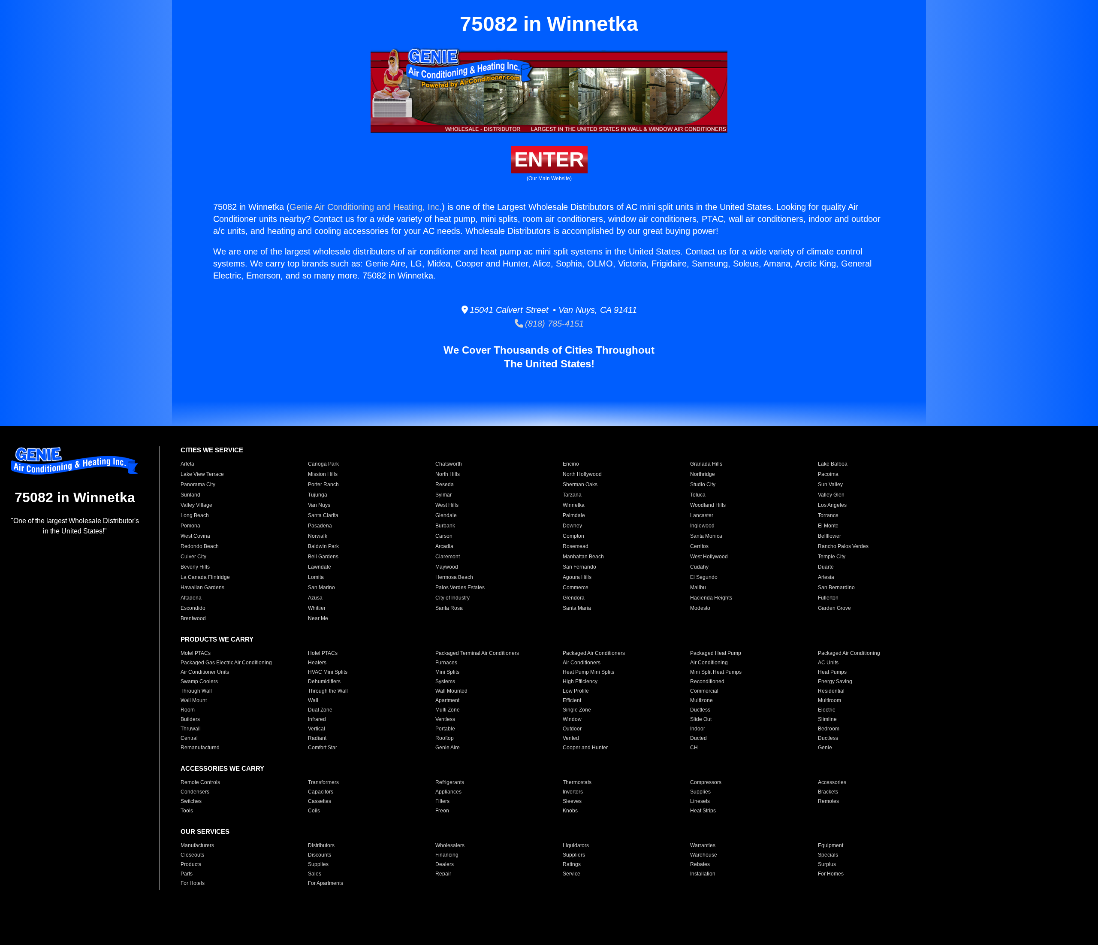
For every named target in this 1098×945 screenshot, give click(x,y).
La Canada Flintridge (205, 577)
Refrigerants (449, 782)
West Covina (195, 536)
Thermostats (577, 782)
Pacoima (828, 474)
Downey (572, 526)
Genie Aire (447, 748)
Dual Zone (320, 710)
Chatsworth (448, 464)
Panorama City (198, 485)
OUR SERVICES (205, 831)
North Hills (447, 474)
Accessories (832, 782)
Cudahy (699, 567)
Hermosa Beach (454, 577)
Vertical (316, 729)
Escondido (193, 608)
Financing (447, 855)
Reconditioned (707, 681)
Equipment (830, 845)
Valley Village (196, 505)
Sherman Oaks (580, 485)
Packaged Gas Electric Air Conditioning (226, 663)
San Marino (321, 588)
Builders (190, 719)
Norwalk (317, 536)
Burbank (445, 526)
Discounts (319, 855)
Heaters (317, 663)
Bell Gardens (323, 557)
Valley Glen (831, 495)
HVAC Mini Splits (327, 672)
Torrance (828, 515)
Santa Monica (706, 536)
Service (571, 874)
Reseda (444, 485)
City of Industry (452, 598)
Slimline (827, 719)
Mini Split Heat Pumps (716, 672)
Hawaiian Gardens (202, 588)
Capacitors (320, 792)
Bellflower (829, 536)
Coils (314, 811)
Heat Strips (703, 811)
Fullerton (828, 598)
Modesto (700, 608)
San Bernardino (836, 588)
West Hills (447, 505)
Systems (445, 681)
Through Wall (196, 691)
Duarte (826, 567)
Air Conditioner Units (205, 672)
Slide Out (701, 719)
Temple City (831, 557)
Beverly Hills (195, 567)
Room (188, 710)
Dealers (444, 864)
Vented (571, 738)
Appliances (448, 792)
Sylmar (443, 495)
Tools (187, 811)
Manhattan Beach (583, 557)
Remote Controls (200, 782)
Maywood (446, 567)
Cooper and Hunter (585, 748)
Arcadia (444, 546)
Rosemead (575, 546)
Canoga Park (323, 464)
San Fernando (579, 567)
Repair (443, 874)
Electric (826, 710)
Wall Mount (194, 700)
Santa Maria (577, 608)
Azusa (315, 598)
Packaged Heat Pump (715, 653)
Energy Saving (835, 681)
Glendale (446, 515)
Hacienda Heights (711, 598)
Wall (313, 700)
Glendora (574, 598)
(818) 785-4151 (553, 323)
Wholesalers (450, 845)
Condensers (195, 792)
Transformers (323, 782)
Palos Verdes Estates (460, 588)
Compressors (705, 782)
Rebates (700, 864)
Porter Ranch (323, 485)
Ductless (700, 710)
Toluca (698, 495)
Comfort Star (322, 748)
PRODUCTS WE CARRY (217, 639)
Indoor (697, 729)
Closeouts (192, 855)
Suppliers (574, 855)
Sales (314, 874)
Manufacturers (197, 845)
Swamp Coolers (199, 681)
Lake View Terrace (202, 474)
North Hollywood (582, 474)
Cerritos (699, 546)
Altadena (191, 598)
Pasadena (320, 526)
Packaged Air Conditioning (849, 653)
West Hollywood (709, 557)
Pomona (190, 526)
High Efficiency (580, 681)
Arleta (187, 464)
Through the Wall (328, 691)
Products (191, 864)
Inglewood (702, 526)
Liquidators (576, 845)
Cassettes (319, 801)
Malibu (698, 588)
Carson (443, 536)
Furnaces (446, 663)
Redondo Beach (200, 546)
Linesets (700, 801)
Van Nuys (319, 505)
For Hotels (193, 883)
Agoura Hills (577, 577)
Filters (442, 801)
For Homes (831, 874)
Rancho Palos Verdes (843, 546)
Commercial (704, 691)
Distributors (321, 845)
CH (694, 748)
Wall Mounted (451, 691)
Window (572, 719)
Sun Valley (830, 485)
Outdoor (572, 729)
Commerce (575, 588)
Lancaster (701, 515)
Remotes (828, 801)
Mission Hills (323, 474)
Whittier (317, 608)
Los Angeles (832, 505)
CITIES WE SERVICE (212, 450)
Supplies (700, 792)
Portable (445, 729)
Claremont (447, 557)
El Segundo (704, 577)
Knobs (570, 811)
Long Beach (195, 515)
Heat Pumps (832, 672)
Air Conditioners (581, 663)
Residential (831, 691)
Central (189, 738)
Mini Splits (447, 672)
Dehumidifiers (324, 681)
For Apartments (325, 883)
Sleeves (572, 801)
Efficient (572, 700)
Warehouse (703, 855)
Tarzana (572, 495)
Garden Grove (834, 608)
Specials (828, 855)
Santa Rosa (449, 608)
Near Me (318, 618)
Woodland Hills (708, 505)
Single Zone (577, 710)
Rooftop (444, 738)
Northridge (702, 474)
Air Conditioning (709, 663)
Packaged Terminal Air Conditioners (477, 653)
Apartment (447, 700)
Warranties (702, 845)
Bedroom (828, 729)
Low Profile (576, 691)
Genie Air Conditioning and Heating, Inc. (366, 207)
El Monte (828, 526)
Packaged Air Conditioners (594, 653)
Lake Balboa (833, 464)
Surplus (827, 864)
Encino (571, 464)
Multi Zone (447, 710)
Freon (442, 811)
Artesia (826, 577)
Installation (702, 874)
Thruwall (191, 729)
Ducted (698, 738)
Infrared (317, 719)
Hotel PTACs (323, 653)
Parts (187, 874)
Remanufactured (200, 748)
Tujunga (317, 495)
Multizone (701, 700)
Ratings (572, 864)
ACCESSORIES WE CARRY (222, 768)
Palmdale (574, 515)
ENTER (549, 159)
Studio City (702, 485)
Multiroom (829, 700)
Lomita (316, 577)
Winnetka (574, 505)
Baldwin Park (323, 546)
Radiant (317, 738)
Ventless (445, 719)
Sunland (190, 495)
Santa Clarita (323, 515)
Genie (825, 748)
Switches (191, 801)
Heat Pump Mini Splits (588, 672)
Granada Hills (706, 464)
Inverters (573, 792)
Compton (573, 536)
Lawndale (319, 567)
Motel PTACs (196, 653)
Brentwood (193, 618)
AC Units (828, 663)
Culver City (193, 557)
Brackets (828, 792)
